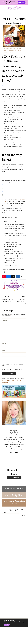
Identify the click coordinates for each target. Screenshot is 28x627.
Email (4, 350)
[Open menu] (14, 13)
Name (4, 343)
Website (4, 358)
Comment (5, 320)
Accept (6, 624)
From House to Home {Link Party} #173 (21, 300)
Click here (8, 19)
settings (22, 622)
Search (4, 512)
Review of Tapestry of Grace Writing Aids (7, 300)
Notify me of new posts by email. (12, 369)
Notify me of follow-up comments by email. (12, 364)
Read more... (14, 452)
